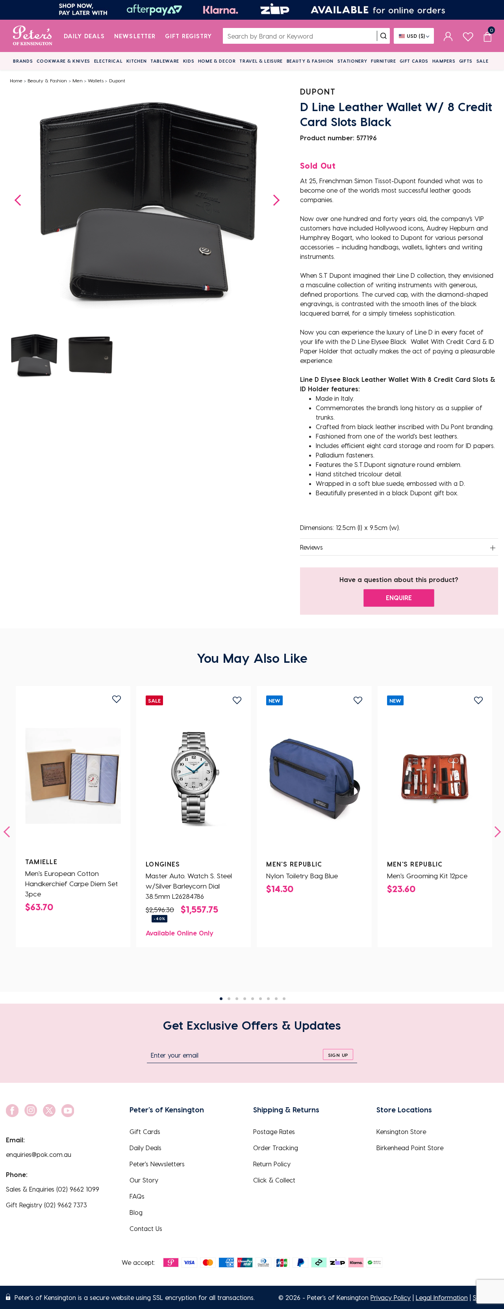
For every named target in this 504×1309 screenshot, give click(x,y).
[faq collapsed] (493, 548)
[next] (495, 832)
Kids (189, 60)
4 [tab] (244, 998)
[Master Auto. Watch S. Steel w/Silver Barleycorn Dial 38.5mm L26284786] (193, 778)
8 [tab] (276, 998)
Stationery (352, 60)
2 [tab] (229, 998)
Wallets (96, 80)
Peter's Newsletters (157, 1164)
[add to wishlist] (116, 699)
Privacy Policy (391, 1297)
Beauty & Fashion (310, 60)
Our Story (144, 1180)
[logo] (32, 36)
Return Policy (272, 1164)
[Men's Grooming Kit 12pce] (435, 778)
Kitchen (136, 60)
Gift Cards (414, 60)
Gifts (465, 60)
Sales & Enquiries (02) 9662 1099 (52, 1189)
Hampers (444, 60)
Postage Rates (274, 1131)
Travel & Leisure (261, 60)
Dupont (117, 80)
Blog (136, 1212)
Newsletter (135, 35)
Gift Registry (188, 35)
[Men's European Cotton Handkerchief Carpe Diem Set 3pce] (73, 776)
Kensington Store (401, 1131)
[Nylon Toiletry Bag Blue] (314, 778)
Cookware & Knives (63, 60)
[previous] (9, 832)
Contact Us (146, 1228)
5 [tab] (252, 998)
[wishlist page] (468, 35)
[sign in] (448, 35)
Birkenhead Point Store (409, 1147)
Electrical (108, 60)
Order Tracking (275, 1147)
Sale (482, 60)
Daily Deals (84, 35)
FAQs (137, 1196)
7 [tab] (268, 998)
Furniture (383, 60)
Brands (23, 60)
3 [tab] (236, 998)
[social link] (12, 1110)
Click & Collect (274, 1180)
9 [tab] (284, 998)
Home (16, 80)
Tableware (164, 60)
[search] (383, 36)
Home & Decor (217, 60)
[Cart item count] (487, 36)
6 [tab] (260, 998)
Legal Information (442, 1297)
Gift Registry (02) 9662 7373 (46, 1205)
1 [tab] (221, 998)
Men (77, 80)
